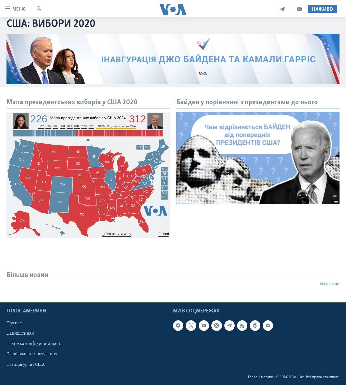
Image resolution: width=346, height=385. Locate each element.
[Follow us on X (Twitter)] (191, 325)
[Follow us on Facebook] (178, 325)
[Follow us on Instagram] (216, 325)
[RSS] (242, 325)
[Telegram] (282, 9)
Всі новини (330, 284)
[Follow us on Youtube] (204, 325)
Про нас (14, 323)
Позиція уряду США (25, 364)
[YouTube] (299, 9)
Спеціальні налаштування (31, 354)
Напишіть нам (20, 333)
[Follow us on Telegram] (229, 325)
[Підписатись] (268, 325)
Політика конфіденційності (33, 344)
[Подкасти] (255, 325)
